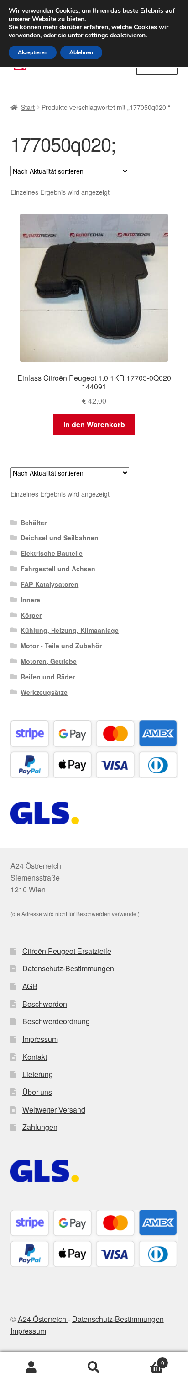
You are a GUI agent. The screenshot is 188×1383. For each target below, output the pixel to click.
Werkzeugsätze (44, 692)
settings (96, 35)
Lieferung (37, 1074)
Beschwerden (44, 1004)
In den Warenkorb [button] (94, 424)
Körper (31, 615)
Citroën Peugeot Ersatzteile (66, 951)
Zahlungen (39, 1127)
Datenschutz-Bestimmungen (68, 968)
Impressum (40, 1039)
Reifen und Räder (48, 676)
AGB (29, 986)
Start (28, 107)
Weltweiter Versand (53, 1109)
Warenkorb (144, 1359)
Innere (30, 599)
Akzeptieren (32, 52)
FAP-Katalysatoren (49, 584)
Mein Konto (31, 1367)
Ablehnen (81, 52)
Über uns (37, 1092)
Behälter (34, 522)
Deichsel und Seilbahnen (60, 537)
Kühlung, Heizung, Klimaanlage (70, 630)
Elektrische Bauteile (52, 553)
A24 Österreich (43, 1319)
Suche (94, 1367)
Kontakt (34, 1056)
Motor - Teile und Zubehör (61, 645)
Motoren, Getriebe (49, 661)
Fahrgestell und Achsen (58, 568)
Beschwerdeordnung (56, 1021)
